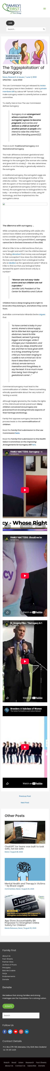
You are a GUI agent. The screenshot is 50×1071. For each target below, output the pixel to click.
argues (42, 314)
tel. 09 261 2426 (9, 1050)
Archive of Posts (9, 965)
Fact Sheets (7, 959)
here (17, 433)
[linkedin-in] (27, 1031)
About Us (6, 956)
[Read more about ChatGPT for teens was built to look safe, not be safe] (25, 832)
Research (30, 1062)
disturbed (16, 254)
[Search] (44, 29)
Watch (6, 1062)
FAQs (4, 973)
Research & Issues (16, 77)
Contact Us (20, 1066)
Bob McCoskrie (8, 970)
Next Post (25, 802)
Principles (6, 967)
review (43, 85)
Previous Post (25, 796)
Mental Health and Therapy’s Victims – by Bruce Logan (25, 884)
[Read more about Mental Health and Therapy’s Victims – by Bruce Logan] (25, 869)
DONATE (8, 1006)
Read (14, 1062)
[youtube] (15, 1031)
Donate (5, 979)
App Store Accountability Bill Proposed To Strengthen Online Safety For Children (22, 922)
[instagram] (21, 1031)
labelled (12, 263)
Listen (20, 1062)
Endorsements (8, 976)
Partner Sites (7, 962)
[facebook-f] (4, 1031)
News (5, 77)
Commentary (10, 889)
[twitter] (10, 1031)
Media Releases (11, 928)
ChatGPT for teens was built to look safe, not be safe (24, 847)
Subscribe (32, 1066)
